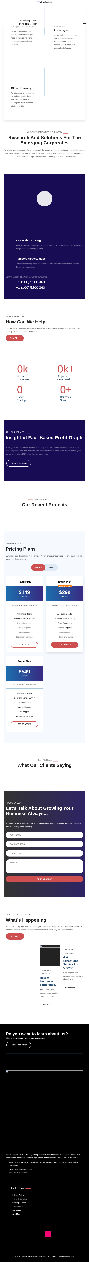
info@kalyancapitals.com (23, 1169)
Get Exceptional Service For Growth (71, 962)
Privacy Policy (18, 1195)
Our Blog (14, 936)
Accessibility (17, 1207)
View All (13, 338)
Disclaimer (16, 1210)
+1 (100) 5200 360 (30, 287)
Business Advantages (61, 28)
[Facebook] (41, 1234)
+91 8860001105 (31, 24)
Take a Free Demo (18, 463)
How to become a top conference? (49, 981)
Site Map (16, 1214)
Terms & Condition (19, 1199)
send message (44, 879)
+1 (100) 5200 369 (30, 282)
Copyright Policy (19, 1203)
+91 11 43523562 (21, 1173)
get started (24, 645)
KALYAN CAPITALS (30, 1256)
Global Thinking (21, 88)
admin (46, 970)
